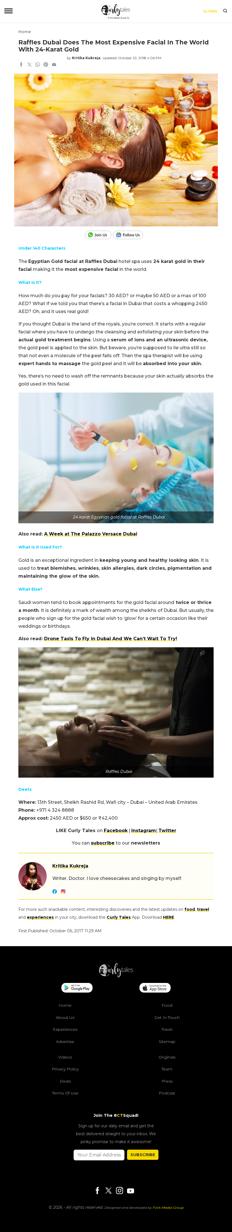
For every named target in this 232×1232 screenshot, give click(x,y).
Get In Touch (167, 1017)
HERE (168, 917)
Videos (65, 1057)
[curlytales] (116, 975)
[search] (225, 11)
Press (167, 1081)
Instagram (143, 830)
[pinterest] (46, 65)
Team (167, 1069)
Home (24, 31)
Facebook (116, 830)
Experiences (65, 1029)
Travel (167, 1029)
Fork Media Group (168, 1207)
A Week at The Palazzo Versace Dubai (90, 534)
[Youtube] (130, 1191)
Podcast (167, 1093)
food (189, 909)
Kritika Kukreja (86, 58)
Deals (65, 1081)
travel (203, 909)
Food (167, 1005)
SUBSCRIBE (142, 1154)
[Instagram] (119, 1191)
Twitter (167, 830)
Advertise (65, 1041)
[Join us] (99, 235)
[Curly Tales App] (77, 988)
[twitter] (29, 65)
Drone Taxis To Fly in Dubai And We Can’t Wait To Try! (110, 638)
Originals (166, 1057)
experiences (40, 917)
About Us (65, 1017)
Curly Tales (119, 917)
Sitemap (167, 1041)
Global (210, 11)
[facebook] (21, 65)
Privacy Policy (65, 1069)
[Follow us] (130, 235)
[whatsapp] (37, 65)
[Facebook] (97, 1191)
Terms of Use (65, 1093)
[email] (54, 65)
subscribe (103, 843)
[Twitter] (108, 1191)
